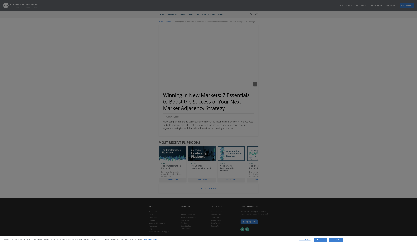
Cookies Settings (304, 240)
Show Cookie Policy (150, 239)
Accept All (335, 240)
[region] (208, 240)
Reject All (320, 240)
